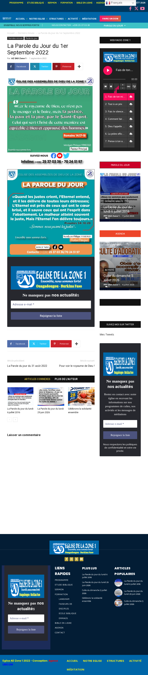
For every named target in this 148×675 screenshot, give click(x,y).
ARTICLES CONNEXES (37, 379)
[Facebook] (130, 9)
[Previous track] (105, 86)
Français (116, 2)
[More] (79, 66)
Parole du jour (32, 38)
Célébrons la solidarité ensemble (92, 599)
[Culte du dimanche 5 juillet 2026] (120, 266)
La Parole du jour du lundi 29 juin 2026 (95, 584)
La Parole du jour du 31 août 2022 (27, 365)
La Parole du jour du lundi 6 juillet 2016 (94, 576)
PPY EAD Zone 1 (111, 216)
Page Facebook (120, 302)
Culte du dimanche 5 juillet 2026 (94, 592)
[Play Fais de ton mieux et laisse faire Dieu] (107, 70)
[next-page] (15, 419)
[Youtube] (142, 9)
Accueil (10, 33)
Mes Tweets (107, 334)
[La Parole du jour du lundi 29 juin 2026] (51, 396)
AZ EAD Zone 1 (18, 58)
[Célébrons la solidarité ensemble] (81, 396)
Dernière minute (26, 33)
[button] (130, 96)
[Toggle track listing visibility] (134, 86)
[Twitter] (136, 9)
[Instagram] (71, 559)
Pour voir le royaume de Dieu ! (77, 365)
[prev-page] (9, 419)
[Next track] (111, 86)
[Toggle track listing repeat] (128, 86)
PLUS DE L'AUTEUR (66, 379)
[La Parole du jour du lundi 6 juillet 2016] (20, 396)
